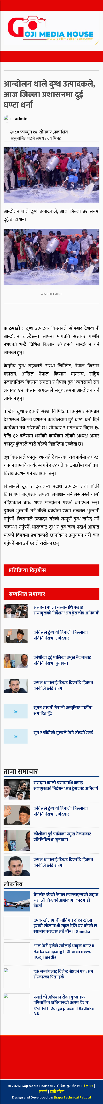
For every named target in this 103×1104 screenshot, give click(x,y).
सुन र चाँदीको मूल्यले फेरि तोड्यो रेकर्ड (63, 733)
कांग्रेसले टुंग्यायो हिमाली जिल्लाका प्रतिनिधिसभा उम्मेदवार (61, 635)
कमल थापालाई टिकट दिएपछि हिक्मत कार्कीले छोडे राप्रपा (63, 685)
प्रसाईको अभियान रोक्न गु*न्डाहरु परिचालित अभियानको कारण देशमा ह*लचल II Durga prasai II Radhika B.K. (64, 1006)
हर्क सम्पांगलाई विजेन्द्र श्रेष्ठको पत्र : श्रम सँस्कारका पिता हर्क (63, 974)
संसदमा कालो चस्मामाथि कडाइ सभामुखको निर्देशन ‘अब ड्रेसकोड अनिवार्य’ (66, 610)
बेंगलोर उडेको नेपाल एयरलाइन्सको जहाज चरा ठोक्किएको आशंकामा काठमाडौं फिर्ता (66, 900)
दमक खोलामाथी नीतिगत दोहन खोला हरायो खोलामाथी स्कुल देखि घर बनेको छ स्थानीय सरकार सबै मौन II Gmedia (65, 926)
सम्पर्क (43, 1092)
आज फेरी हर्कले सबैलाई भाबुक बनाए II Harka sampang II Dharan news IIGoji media (64, 952)
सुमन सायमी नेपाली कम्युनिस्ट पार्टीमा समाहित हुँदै (63, 710)
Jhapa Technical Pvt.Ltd (72, 1097)
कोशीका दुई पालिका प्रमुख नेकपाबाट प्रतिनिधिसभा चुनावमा (62, 660)
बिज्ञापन (88, 1086)
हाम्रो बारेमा (57, 1092)
